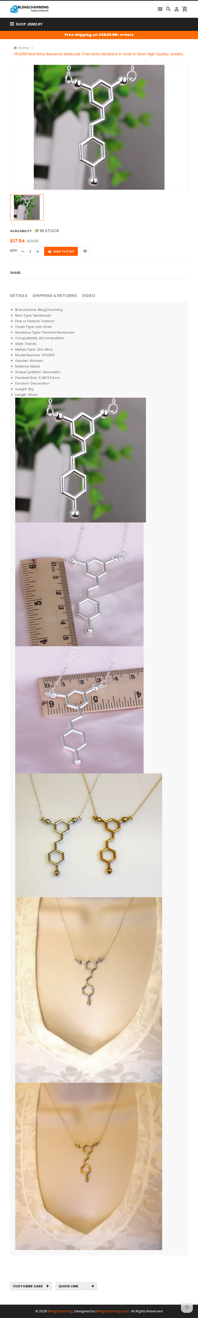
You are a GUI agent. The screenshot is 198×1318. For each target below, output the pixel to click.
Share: (15, 272)
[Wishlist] (84, 251)
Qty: (14, 250)
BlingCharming (60, 1311)
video (88, 296)
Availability (21, 231)
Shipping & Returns (54, 296)
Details (18, 296)
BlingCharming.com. (113, 1311)
